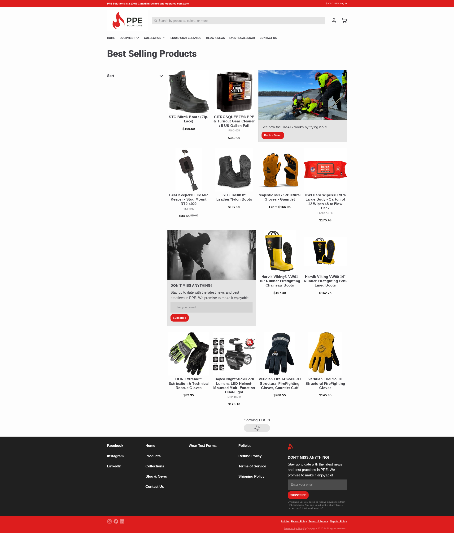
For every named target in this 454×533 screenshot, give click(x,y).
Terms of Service (252, 466)
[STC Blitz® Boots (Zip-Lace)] (188, 91)
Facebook (115, 446)
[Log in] (332, 20)
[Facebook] (116, 521)
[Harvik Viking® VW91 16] (279, 251)
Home (150, 446)
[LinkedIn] (122, 521)
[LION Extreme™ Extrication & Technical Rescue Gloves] (188, 354)
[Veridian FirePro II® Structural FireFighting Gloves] (325, 354)
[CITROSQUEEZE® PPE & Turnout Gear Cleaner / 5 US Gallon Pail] (234, 91)
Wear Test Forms (203, 446)
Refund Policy (250, 456)
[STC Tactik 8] (234, 170)
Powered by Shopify (295, 528)
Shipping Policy (251, 476)
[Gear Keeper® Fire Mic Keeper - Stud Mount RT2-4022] (188, 170)
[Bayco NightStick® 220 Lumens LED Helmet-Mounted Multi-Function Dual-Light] (234, 354)
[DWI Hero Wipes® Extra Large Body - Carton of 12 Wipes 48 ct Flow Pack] (325, 170)
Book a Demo (273, 135)
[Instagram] (109, 521)
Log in (343, 3)
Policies (244, 446)
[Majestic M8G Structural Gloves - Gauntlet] (279, 170)
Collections (154, 466)
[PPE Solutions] (127, 20)
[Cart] (342, 20)
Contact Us (154, 486)
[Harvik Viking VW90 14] (325, 251)
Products (153, 456)
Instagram (115, 456)
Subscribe (179, 317)
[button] (188, 108)
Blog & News (156, 476)
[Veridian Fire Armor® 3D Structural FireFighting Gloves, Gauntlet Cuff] (279, 354)
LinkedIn (114, 466)
